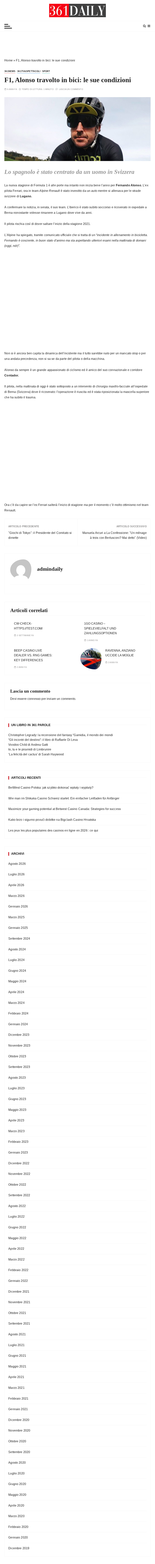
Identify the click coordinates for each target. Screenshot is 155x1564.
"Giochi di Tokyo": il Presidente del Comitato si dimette (40, 535)
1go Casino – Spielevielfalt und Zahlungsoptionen (100, 628)
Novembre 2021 (19, 1302)
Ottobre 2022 (17, 1184)
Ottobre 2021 (17, 1313)
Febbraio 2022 (18, 1270)
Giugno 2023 (17, 1099)
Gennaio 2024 (18, 1024)
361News (9, 71)
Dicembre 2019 (18, 1548)
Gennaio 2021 (18, 1409)
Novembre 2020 (19, 1430)
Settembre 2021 (19, 1323)
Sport (46, 71)
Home (8, 60)
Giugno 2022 (17, 1227)
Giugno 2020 (17, 1484)
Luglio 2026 (16, 874)
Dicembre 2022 (18, 1163)
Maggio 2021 (17, 1366)
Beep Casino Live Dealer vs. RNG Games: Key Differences (33, 655)
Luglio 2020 (16, 1473)
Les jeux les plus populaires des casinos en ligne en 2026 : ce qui (53, 830)
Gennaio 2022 (18, 1280)
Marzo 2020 (16, 1516)
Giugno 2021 (17, 1355)
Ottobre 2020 (17, 1441)
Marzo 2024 (16, 1002)
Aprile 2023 (16, 1120)
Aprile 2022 (16, 1248)
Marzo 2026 (16, 895)
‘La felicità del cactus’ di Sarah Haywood (36, 754)
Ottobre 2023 (17, 1056)
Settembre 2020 (19, 1452)
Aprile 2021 (16, 1377)
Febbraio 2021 (18, 1398)
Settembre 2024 (19, 938)
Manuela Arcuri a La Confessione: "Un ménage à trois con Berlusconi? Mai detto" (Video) (114, 535)
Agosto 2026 (17, 863)
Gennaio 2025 (18, 927)
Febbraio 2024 (18, 1013)
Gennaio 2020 (18, 1537)
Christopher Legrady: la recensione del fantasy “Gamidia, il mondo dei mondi (60, 735)
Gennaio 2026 (18, 906)
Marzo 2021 (16, 1387)
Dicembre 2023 (18, 1034)
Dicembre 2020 (18, 1420)
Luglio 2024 (16, 960)
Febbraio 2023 (18, 1141)
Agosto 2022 (17, 1206)
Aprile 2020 (16, 1505)
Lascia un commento (71, 89)
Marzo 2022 (16, 1259)
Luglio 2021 (16, 1345)
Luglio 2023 (16, 1088)
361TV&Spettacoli (28, 71)
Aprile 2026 (16, 885)
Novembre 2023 (19, 1045)
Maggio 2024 (17, 981)
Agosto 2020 (17, 1462)
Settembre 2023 (19, 1066)
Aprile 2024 (16, 992)
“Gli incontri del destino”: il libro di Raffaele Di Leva (43, 739)
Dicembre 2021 (18, 1291)
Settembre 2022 (19, 1195)
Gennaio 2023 (18, 1152)
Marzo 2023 (16, 1131)
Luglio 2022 (16, 1216)
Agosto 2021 (17, 1334)
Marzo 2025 (16, 917)
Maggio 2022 (17, 1238)
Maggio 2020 (17, 1494)
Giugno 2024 (17, 970)
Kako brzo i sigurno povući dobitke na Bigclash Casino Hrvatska (52, 819)
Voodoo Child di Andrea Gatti (28, 744)
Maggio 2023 (17, 1109)
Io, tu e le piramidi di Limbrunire (29, 749)
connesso (34, 698)
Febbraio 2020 (18, 1526)
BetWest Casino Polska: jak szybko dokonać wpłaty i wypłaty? (50, 787)
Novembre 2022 (19, 1173)
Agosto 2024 (17, 949)
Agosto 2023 (17, 1077)
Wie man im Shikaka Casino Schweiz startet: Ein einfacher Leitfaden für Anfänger (63, 798)
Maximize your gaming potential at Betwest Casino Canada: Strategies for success (64, 809)
